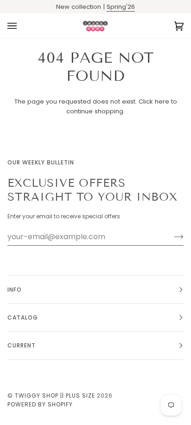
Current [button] (21, 345)
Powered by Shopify (40, 404)
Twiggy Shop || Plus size (55, 395)
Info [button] (14, 290)
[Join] (171, 236)
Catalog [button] (22, 317)
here (162, 101)
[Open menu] (21, 25)
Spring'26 (121, 6)
